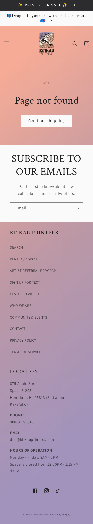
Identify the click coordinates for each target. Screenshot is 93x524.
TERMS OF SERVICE (25, 351)
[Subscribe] (77, 208)
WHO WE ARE (20, 305)
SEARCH (16, 247)
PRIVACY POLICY (23, 340)
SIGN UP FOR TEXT (25, 282)
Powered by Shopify (59, 514)
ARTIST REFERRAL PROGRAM (33, 270)
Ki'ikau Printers (39, 514)
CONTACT (17, 328)
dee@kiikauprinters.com (32, 439)
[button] (6, 43)
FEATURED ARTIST (25, 293)
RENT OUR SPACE (24, 259)
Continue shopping (46, 120)
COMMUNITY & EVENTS (28, 317)
